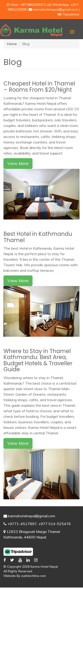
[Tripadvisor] (18, 551)
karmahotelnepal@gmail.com (31, 516)
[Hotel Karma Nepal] (31, 29)
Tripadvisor (71, 14)
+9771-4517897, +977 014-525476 (39, 523)
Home (12, 43)
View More (18, 163)
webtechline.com (33, 576)
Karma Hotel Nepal (44, 566)
